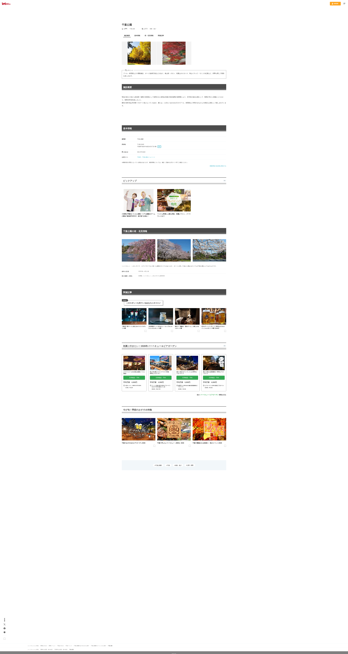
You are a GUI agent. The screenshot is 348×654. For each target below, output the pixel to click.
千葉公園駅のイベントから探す (98, 645)
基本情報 (127, 128)
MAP (159, 146)
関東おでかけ (44, 645)
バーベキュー (204, 395)
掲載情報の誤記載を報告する (218, 166)
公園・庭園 (190, 465)
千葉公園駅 (158, 465)
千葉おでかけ (60, 645)
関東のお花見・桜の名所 (46, 649)
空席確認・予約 (134, 377)
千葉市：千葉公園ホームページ (146, 157)
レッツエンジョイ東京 (33, 645)
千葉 (168, 465)
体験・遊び (178, 465)
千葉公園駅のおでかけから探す (81, 645)
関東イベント (52, 645)
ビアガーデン (214, 395)
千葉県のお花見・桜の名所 (60, 649)
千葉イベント (69, 645)
